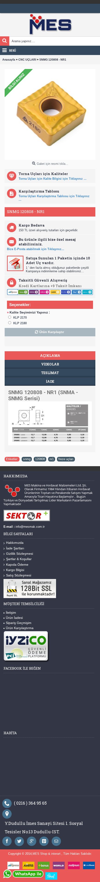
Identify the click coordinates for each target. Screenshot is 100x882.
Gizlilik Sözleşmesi (19, 553)
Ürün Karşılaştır (51, 332)
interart (56, 853)
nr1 (52, 459)
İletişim (11, 612)
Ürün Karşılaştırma (19, 628)
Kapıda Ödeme (17, 564)
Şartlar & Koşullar (19, 559)
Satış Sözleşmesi (18, 575)
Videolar (50, 364)
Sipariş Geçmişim (18, 623)
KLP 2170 (20, 317)
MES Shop (40, 853)
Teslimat (50, 373)
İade (50, 381)
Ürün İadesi (14, 618)
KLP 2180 (20, 323)
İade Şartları (15, 548)
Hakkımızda (14, 542)
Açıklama (50, 355)
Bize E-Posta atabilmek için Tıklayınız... (35, 249)
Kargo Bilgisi (15, 570)
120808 (40, 459)
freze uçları (65, 459)
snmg (26, 459)
